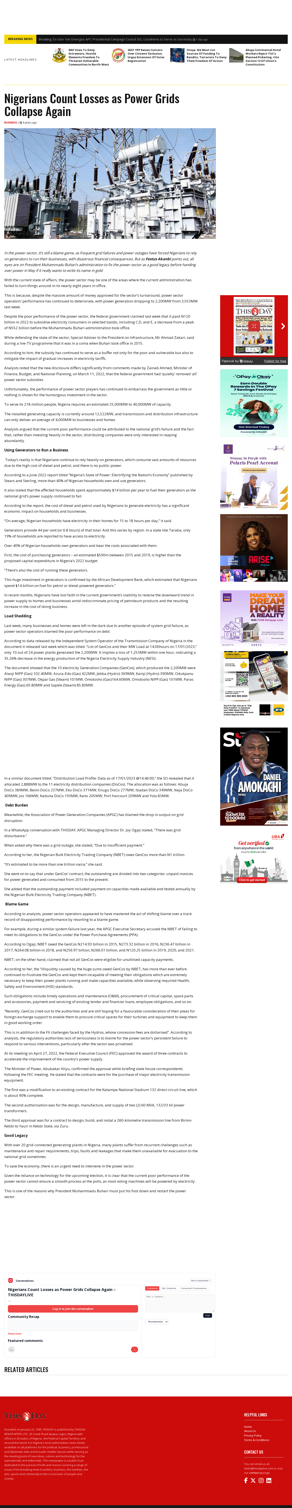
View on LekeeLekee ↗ (200, 1280)
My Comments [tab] (169, 1288)
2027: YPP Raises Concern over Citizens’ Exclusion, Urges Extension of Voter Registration (146, 55)
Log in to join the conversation (73, 1308)
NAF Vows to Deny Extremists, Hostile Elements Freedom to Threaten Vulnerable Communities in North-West (89, 57)
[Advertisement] (110, 1240)
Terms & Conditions (256, 1440)
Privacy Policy (253, 1435)
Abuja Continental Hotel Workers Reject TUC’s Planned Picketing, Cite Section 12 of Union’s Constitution (263, 57)
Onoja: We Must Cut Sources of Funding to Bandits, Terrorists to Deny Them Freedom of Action (207, 55)
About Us (250, 1431)
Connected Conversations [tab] (193, 1288)
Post (207, 1315)
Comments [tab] (152, 1288)
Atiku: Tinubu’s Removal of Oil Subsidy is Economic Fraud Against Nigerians (93, 39)
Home (248, 1427)
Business (11, 122)
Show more (15, 1333)
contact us (256, 1473)
